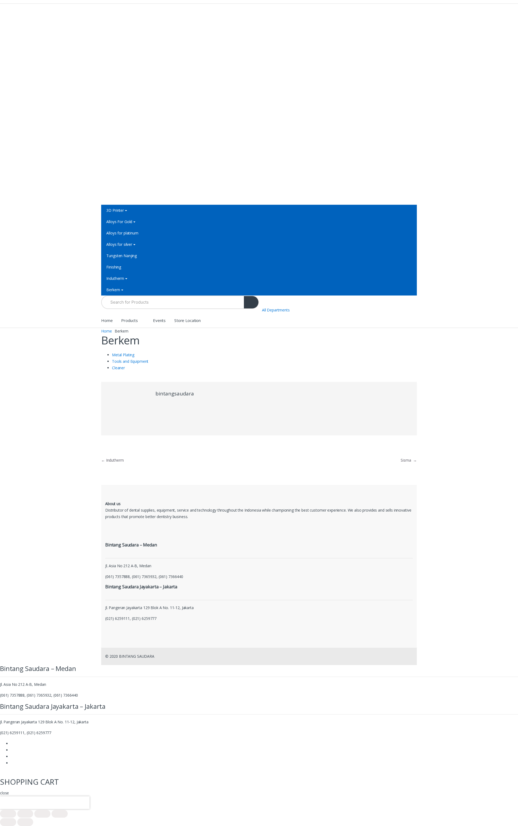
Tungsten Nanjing (121, 255)
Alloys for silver (119, 244)
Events (159, 320)
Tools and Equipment (130, 361)
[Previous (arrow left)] (8, 822)
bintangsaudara (174, 393)
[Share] (25, 814)
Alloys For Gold (119, 221)
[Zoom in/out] (60, 814)
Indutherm (115, 278)
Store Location (187, 320)
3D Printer (115, 210)
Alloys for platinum (122, 233)
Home (107, 320)
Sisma (409, 460)
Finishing (113, 267)
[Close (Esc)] (8, 814)
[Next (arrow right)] (25, 822)
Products (129, 320)
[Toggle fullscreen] (42, 814)
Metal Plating (123, 354)
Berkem (113, 289)
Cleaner (118, 367)
